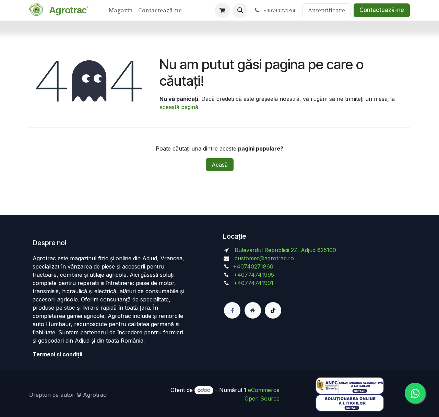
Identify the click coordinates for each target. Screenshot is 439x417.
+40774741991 (253, 282)
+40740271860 (254, 266)
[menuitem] (120, 10)
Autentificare (326, 10)
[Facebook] (232, 310)
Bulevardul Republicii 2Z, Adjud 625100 (284, 250)
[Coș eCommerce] (222, 10)
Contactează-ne (381, 10)
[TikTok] (273, 310)
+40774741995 (253, 274)
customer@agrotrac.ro (264, 258)
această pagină (178, 107)
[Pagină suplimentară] (253, 310)
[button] (240, 10)
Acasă (220, 164)
